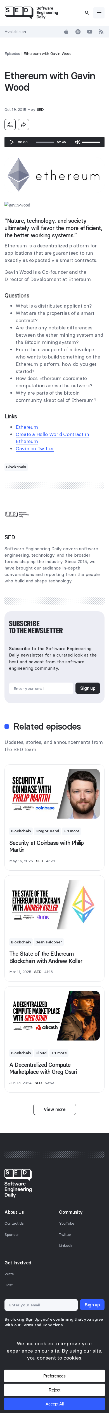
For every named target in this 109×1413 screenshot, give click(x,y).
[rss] (101, 32)
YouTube (66, 1223)
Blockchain (16, 466)
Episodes (12, 53)
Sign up (87, 688)
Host (8, 1284)
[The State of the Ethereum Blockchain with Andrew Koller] (54, 904)
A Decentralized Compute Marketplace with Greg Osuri (43, 1068)
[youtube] (90, 32)
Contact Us (14, 1223)
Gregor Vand (47, 830)
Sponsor (11, 1234)
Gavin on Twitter (35, 448)
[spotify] (78, 32)
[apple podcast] (66, 32)
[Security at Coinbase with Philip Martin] (54, 794)
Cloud (41, 1052)
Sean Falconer (48, 942)
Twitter (65, 1234)
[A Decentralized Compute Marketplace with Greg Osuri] (54, 1016)
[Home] (31, 13)
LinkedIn (66, 1245)
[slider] (45, 142)
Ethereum (27, 427)
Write (9, 1273)
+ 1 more (71, 830)
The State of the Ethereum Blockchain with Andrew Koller (45, 957)
